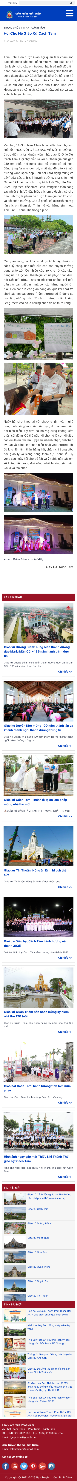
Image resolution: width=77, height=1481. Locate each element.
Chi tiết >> (65, 671)
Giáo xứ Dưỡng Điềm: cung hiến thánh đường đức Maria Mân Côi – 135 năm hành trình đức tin (37, 651)
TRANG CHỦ (11, 27)
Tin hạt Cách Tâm (33, 27)
